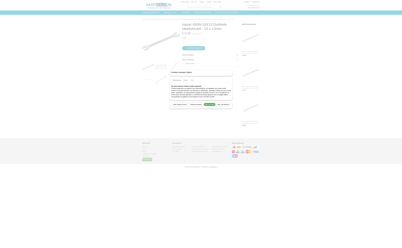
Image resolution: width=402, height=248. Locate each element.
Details (186, 80)
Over (192, 80)
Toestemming (177, 80)
